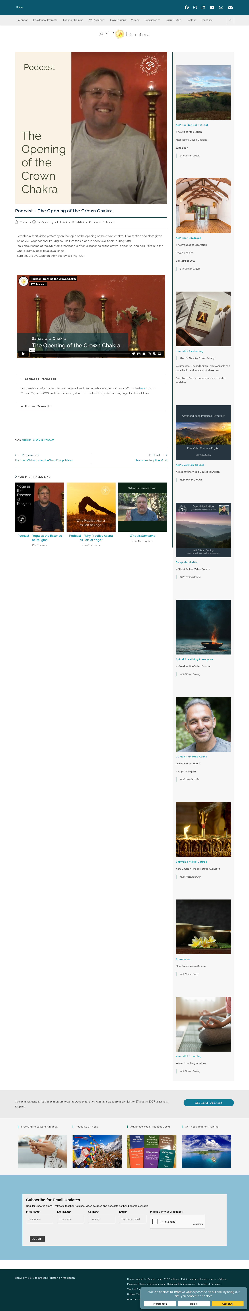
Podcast (49, 440)
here (142, 388)
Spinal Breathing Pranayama (194, 659)
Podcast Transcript (38, 406)
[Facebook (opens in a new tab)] (188, 7)
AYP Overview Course (190, 465)
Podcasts (95, 222)
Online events (187, 1284)
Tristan (24, 222)
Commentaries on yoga (152, 1284)
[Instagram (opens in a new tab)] (196, 7)
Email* (123, 1211)
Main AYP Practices (168, 1279)
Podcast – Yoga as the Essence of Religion (39, 537)
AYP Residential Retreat (192, 125)
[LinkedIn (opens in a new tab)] (205, 7)
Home (19, 7)
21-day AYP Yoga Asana (191, 756)
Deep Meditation (187, 562)
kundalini (38, 440)
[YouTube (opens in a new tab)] (213, 7)
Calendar (172, 1284)
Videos (221, 1279)
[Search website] (230, 20)
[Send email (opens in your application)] (222, 7)
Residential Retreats (208, 1284)
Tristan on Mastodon (62, 1277)
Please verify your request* (166, 1211)
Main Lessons (207, 1279)
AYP (64, 222)
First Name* (33, 1211)
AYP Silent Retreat (188, 238)
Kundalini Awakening (189, 351)
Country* (93, 1211)
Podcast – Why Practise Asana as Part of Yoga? (91, 537)
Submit (37, 1238)
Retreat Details (209, 1102)
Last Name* (64, 1211)
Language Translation (40, 378)
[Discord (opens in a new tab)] (230, 7)
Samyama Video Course (191, 861)
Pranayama (183, 959)
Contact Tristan (135, 1294)
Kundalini (78, 222)
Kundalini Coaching (188, 1056)
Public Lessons (189, 1279)
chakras (27, 440)
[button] (91, 379)
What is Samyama (142, 535)
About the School (145, 1279)
